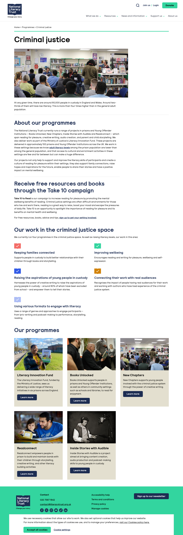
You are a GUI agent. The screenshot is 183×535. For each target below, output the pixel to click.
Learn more (26, 397)
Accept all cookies (37, 529)
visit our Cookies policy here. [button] (134, 522)
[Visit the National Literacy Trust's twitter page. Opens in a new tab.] (46, 510)
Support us (156, 15)
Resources (110, 15)
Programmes (28, 27)
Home (17, 27)
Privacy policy (99, 503)
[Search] (137, 5)
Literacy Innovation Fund (35, 375)
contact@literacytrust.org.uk (55, 504)
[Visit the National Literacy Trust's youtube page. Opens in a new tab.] (56, 510)
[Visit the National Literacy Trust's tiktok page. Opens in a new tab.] (61, 510)
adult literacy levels (59, 147)
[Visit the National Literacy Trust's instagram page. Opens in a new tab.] (51, 510)
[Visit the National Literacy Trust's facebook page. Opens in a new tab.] (42, 510)
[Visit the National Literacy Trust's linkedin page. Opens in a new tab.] (66, 510)
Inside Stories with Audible (89, 448)
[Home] (15, 11)
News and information (133, 15)
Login (156, 5)
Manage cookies (100, 508)
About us (172, 15)
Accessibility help (101, 494)
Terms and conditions (103, 499)
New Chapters (133, 375)
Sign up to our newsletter (151, 496)
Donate (170, 5)
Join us (146, 5)
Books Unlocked (81, 375)
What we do (92, 15)
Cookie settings (62, 529)
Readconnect (27, 448)
